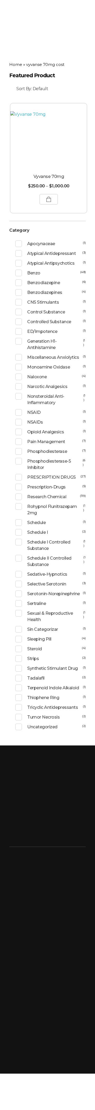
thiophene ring (43, 697)
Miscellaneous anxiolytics (53, 357)
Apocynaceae (41, 243)
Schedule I (37, 532)
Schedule (36, 522)
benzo (33, 272)
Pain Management (46, 441)
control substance (46, 311)
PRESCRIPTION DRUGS (51, 477)
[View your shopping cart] (84, 12)
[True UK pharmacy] (29, 12)
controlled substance (49, 321)
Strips (33, 658)
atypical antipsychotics (50, 263)
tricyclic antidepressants (52, 707)
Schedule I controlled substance (48, 545)
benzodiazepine (43, 282)
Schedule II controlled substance (49, 561)
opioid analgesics (45, 431)
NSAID (34, 412)
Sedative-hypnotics (47, 574)
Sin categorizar (42, 629)
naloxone (37, 376)
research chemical (46, 496)
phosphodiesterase (47, 451)
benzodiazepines (44, 292)
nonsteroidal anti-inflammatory (45, 399)
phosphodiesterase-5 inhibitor (49, 464)
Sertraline (36, 603)
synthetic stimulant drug (52, 668)
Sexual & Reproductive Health (50, 616)
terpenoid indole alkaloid (53, 687)
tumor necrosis (43, 717)
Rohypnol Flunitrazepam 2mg (52, 509)
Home (15, 64)
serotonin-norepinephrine (53, 593)
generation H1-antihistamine (41, 344)
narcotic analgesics (47, 386)
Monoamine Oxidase (48, 367)
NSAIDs (35, 422)
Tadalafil (36, 678)
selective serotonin (46, 583)
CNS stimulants (43, 302)
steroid (34, 648)
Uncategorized (42, 726)
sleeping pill (39, 639)
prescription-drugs (46, 486)
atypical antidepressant (51, 253)
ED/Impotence (42, 331)
